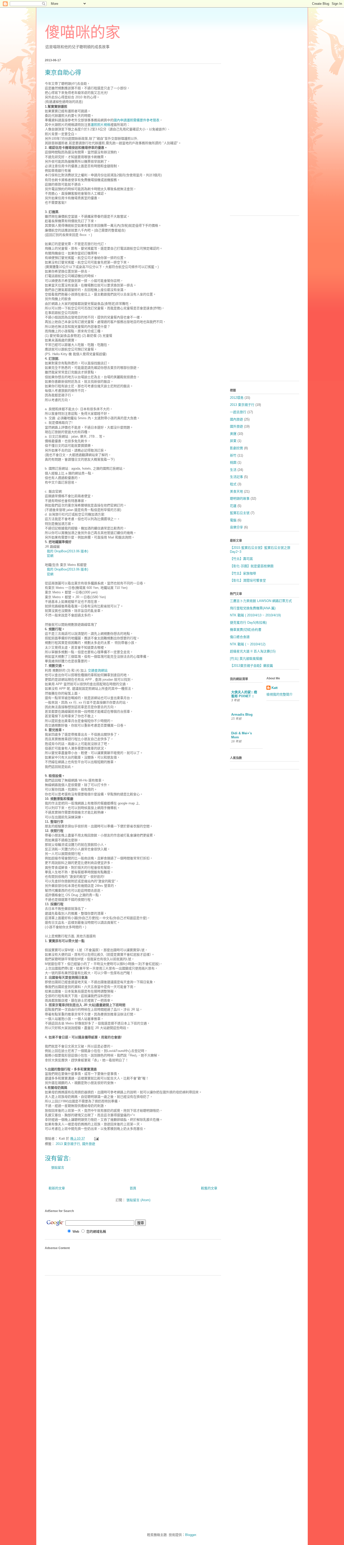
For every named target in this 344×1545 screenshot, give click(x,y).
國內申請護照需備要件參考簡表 (136, 120)
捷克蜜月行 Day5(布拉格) (248, 622)
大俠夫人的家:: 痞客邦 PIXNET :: (244, 694)
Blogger (190, 1535)
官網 (50, 556)
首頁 (133, 1188)
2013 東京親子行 (68, 1144)
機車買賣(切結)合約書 (245, 629)
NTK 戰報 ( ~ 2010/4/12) (247, 644)
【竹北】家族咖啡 (243, 573)
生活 (233, 470)
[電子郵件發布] (96, 1138)
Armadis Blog (242, 714)
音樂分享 (236, 527)
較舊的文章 (209, 1188)
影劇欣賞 (236, 448)
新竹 (233, 455)
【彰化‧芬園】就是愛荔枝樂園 (251, 566)
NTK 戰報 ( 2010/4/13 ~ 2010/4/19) (255, 615)
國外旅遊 (88, 1144)
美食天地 (236, 491)
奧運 (233, 434)
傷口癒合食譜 (240, 637)
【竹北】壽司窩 (241, 559)
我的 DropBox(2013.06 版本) (67, 551)
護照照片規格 (100, 125)
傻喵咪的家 (82, 32)
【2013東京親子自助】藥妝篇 (251, 666)
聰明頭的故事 (240, 498)
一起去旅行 (238, 412)
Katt (274, 688)
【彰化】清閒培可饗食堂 (248, 580)
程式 (233, 484)
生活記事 (236, 477)
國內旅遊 (236, 419)
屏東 (233, 441)
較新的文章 (57, 1188)
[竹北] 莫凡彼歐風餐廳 (246, 658)
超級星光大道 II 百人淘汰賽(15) (253, 651)
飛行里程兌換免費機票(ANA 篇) (253, 608)
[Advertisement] (74, 1262)
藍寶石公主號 (240, 513)
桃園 (233, 462)
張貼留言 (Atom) (138, 1200)
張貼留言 (57, 1167)
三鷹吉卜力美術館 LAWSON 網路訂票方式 (261, 601)
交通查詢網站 (98, 670)
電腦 (233, 520)
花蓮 (233, 506)
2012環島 (237, 398)
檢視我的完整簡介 (279, 694)
